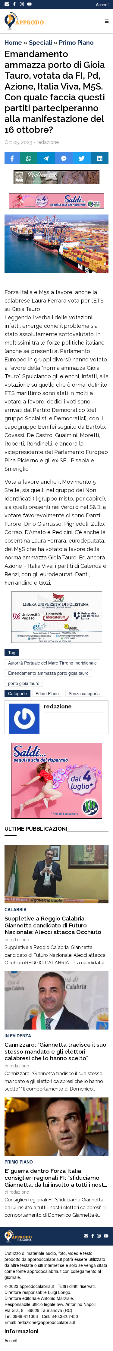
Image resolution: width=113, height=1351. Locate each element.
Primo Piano (76, 42)
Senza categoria (84, 693)
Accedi (102, 5)
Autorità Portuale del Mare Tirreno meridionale (52, 663)
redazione (19, 939)
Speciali (40, 42)
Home (13, 42)
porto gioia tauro (23, 683)
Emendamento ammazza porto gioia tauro (48, 673)
